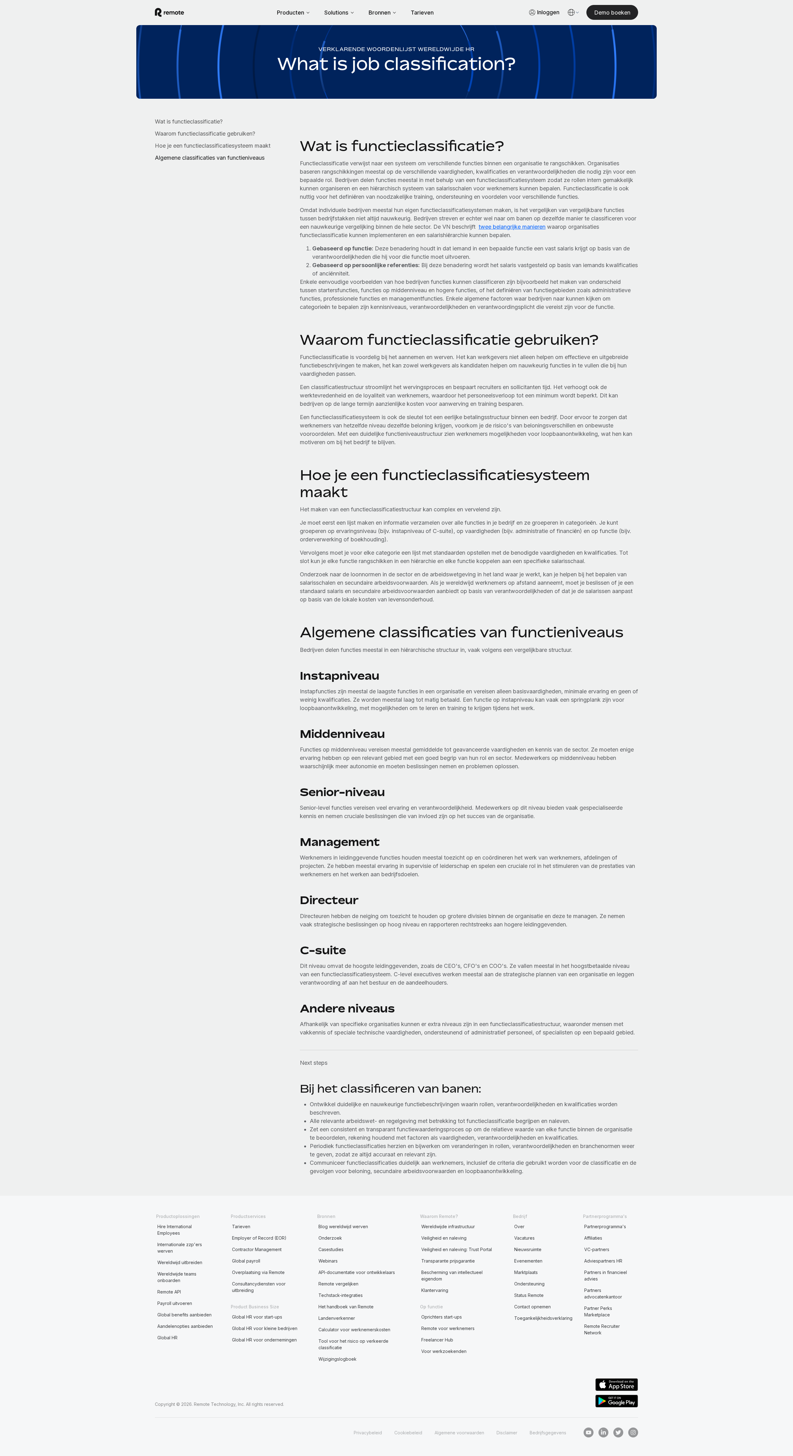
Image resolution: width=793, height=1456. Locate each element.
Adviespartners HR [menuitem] (603, 1260)
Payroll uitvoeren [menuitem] (174, 1303)
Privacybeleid (368, 1432)
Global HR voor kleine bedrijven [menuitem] (264, 1328)
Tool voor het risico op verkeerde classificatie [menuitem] (353, 1344)
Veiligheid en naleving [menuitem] (444, 1238)
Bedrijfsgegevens (548, 1432)
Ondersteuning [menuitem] (529, 1283)
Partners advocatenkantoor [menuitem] (603, 1293)
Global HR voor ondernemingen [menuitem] (264, 1339)
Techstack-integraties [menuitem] (340, 1295)
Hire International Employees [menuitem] (174, 1230)
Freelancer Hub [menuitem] (437, 1339)
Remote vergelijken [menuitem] (338, 1283)
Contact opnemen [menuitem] (532, 1306)
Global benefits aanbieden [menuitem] (184, 1314)
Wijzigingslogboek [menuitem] (337, 1359)
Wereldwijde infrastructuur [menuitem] (448, 1226)
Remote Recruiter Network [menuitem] (602, 1329)
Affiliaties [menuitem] (593, 1238)
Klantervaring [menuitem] (434, 1290)
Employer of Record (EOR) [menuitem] (259, 1238)
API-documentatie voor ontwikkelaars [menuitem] (356, 1272)
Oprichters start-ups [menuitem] (441, 1317)
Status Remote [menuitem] (529, 1295)
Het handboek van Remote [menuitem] (346, 1306)
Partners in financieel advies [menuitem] (605, 1275)
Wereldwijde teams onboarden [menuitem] (176, 1277)
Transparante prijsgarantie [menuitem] (448, 1260)
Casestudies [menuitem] (331, 1249)
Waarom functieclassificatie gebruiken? (205, 133)
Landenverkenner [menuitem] (336, 1318)
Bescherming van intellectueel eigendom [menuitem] (452, 1275)
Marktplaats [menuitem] (526, 1272)
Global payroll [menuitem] (246, 1260)
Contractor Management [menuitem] (257, 1249)
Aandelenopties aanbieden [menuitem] (185, 1326)
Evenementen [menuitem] (528, 1260)
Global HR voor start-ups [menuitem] (257, 1317)
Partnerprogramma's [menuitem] (605, 1226)
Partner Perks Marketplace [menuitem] (598, 1311)
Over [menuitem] (519, 1226)
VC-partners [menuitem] (596, 1249)
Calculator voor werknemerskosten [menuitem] (354, 1329)
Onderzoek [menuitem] (330, 1238)
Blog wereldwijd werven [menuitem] (343, 1226)
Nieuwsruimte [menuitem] (527, 1249)
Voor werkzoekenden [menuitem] (444, 1351)
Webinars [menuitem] (328, 1260)
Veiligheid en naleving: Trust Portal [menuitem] (456, 1249)
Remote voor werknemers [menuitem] (448, 1328)
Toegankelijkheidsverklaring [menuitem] (543, 1318)
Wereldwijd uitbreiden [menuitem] (179, 1262)
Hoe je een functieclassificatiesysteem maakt (212, 145)
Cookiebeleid (408, 1432)
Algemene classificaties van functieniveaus (210, 157)
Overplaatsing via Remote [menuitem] (258, 1272)
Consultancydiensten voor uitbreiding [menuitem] (259, 1287)
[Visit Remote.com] (169, 12)
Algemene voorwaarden (459, 1432)
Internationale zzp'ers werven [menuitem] (179, 1248)
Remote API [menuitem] (169, 1291)
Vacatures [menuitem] (524, 1238)
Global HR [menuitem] (167, 1337)
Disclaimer (507, 1432)
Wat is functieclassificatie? (189, 121)
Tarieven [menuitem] (241, 1226)
